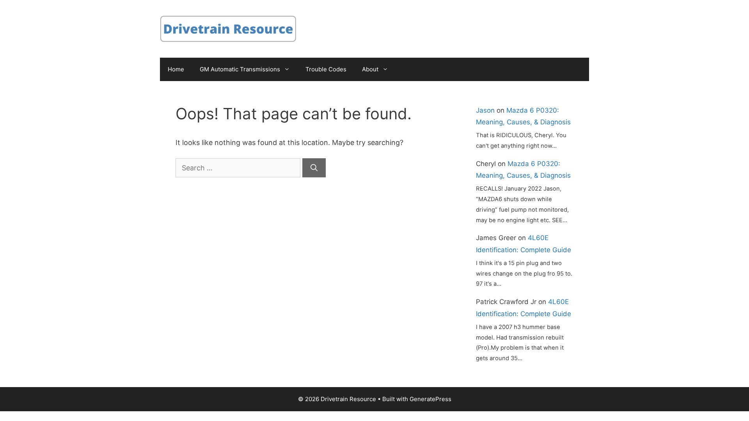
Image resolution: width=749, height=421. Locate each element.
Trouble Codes (325, 69)
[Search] (314, 167)
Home (176, 69)
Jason (485, 110)
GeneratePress (430, 399)
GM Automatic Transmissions (240, 69)
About (370, 69)
